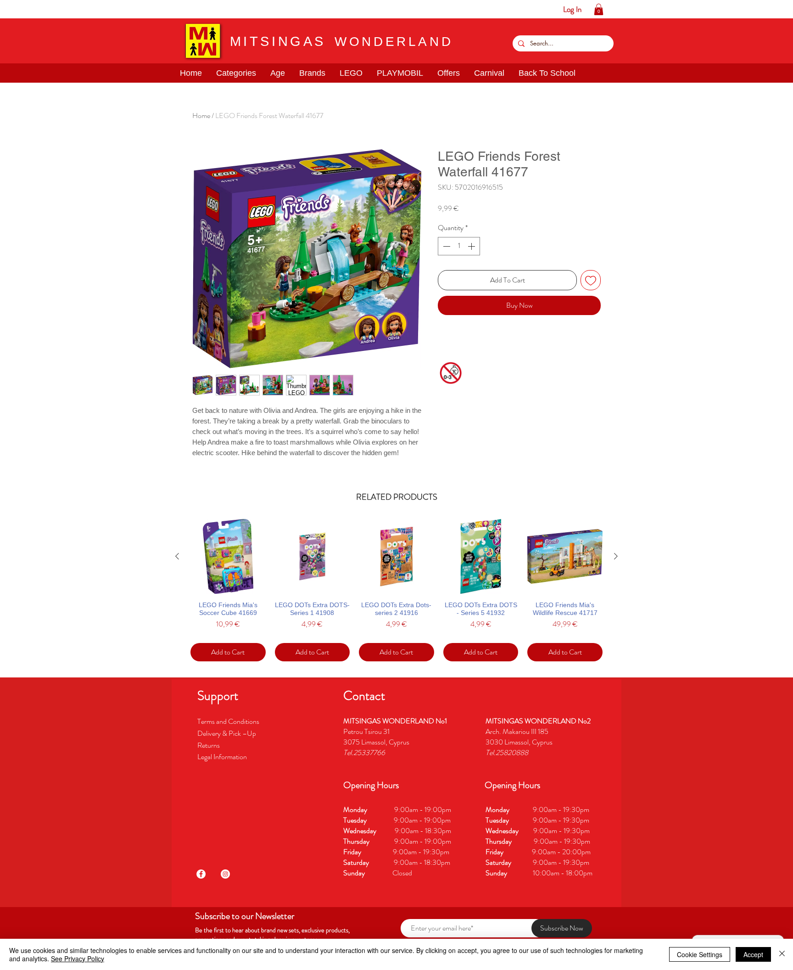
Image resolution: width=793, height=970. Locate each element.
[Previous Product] (177, 556)
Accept (753, 954)
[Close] (781, 954)
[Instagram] (225, 874)
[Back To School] (121, 9)
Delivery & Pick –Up (227, 733)
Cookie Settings (699, 954)
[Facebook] (201, 874)
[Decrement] (445, 246)
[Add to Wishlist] (591, 280)
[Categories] (21, 9)
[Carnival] (107, 9)
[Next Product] (615, 556)
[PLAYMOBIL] (78, 9)
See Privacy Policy (77, 958)
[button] (35, 9)
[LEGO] (64, 9)
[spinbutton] (459, 246)
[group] (396, 590)
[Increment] (472, 246)
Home (201, 115)
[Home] (7, 9)
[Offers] (92, 9)
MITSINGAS (278, 41)
